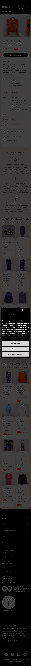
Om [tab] (25, 315)
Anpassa (14, 349)
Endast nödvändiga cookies (15, 354)
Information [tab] (15, 315)
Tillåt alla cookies (16, 343)
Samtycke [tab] (5, 315)
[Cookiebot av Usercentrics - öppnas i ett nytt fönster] (22, 310)
